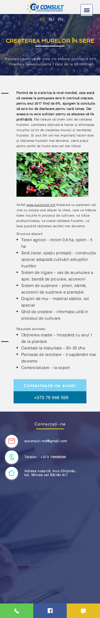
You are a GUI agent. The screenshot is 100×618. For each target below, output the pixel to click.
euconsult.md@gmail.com (46, 441)
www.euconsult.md (40, 205)
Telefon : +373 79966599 (45, 457)
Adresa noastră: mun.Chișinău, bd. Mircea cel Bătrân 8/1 (51, 473)
